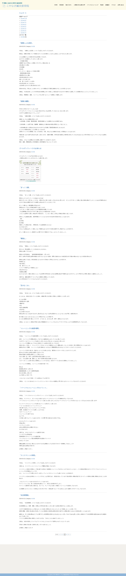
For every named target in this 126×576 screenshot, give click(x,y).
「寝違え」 (23, 238)
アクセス (114, 4)
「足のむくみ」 (24, 285)
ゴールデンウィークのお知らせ (30, 148)
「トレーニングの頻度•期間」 (29, 328)
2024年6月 (23, 24)
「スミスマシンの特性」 (28, 455)
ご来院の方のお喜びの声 (79, 4)
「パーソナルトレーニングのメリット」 (33, 388)
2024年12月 (24, 18)
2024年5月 (23, 26)
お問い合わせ (121, 4)
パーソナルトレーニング (92, 4)
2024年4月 (23, 28)
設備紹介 (107, 4)
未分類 (22, 37)
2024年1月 (23, 32)
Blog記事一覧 (22, 13)
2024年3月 (23, 30)
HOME (55, 4)
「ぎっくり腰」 (24, 187)
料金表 (101, 4)
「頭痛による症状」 (26, 43)
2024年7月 (23, 22)
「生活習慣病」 (24, 495)
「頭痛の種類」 (24, 101)
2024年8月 (23, 20)
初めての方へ (69, 4)
